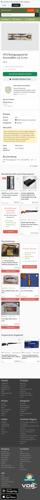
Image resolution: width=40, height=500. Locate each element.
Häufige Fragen (5, 485)
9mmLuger (4, 432)
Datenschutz (5, 480)
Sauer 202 (23, 385)
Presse (22, 467)
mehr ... (3, 395)
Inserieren (31, 10)
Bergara (3, 413)
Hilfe (21, 452)
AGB (2, 476)
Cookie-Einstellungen (7, 481)
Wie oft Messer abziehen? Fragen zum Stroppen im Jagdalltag (27, 431)
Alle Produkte (5, 455)
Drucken (34, 166)
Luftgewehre (23, 409)
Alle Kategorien (5, 453)
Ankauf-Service (24, 459)
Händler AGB (5, 478)
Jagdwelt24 (4, 383)
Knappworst (4, 385)
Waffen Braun (8, 102)
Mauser (3, 403)
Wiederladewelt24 (6, 393)
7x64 (2, 428)
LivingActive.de (5, 387)
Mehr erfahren (22, 94)
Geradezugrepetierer (26, 413)
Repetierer (23, 403)
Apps (21, 465)
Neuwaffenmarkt (6, 465)
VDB (2, 391)
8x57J (3, 430)
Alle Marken (4, 452)
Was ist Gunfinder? (25, 455)
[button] (37, 10)
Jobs (21, 463)
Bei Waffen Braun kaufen (20, 74)
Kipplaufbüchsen (25, 405)
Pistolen (22, 411)
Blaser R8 (23, 383)
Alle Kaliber (4, 459)
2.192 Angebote (8, 106)
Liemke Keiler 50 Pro (26, 389)
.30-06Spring (5, 424)
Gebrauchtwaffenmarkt (8, 467)
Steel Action (4, 411)
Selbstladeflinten (25, 407)
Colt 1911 (23, 391)
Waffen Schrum (5, 389)
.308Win (3, 422)
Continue (16, 5)
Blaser (3, 407)
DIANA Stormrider (25, 393)
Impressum (4, 484)
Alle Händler (5, 457)
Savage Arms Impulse (26, 395)
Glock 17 (22, 387)
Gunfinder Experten (26, 457)
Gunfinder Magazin (25, 461)
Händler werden (24, 453)
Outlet (3, 463)
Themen (3, 461)
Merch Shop (23, 469)
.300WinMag (5, 426)
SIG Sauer (4, 405)
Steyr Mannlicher (6, 409)
